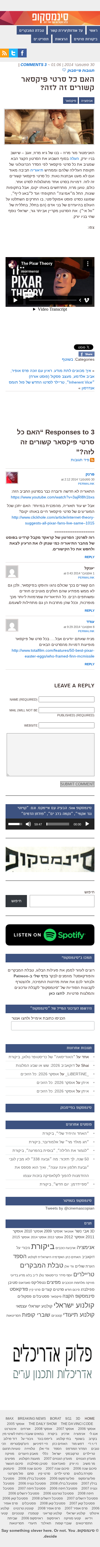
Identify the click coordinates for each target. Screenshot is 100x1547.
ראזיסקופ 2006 (32, 1518)
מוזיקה (90, 1282)
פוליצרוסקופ (86, 1478)
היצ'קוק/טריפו (19, 1444)
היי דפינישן (40, 1444)
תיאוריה (36, 170)
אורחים (26, 1429)
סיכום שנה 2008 (30, 1469)
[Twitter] (13, 56)
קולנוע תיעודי (78, 1314)
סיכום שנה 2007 (57, 1469)
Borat (55, 1419)
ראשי (93, 31)
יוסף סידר (65, 1275)
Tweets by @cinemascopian (69, 1208)
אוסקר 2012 (74, 1237)
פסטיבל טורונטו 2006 (58, 1493)
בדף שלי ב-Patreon (31, 976)
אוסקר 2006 (87, 1429)
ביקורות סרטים (86, 39)
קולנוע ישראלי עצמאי (34, 1306)
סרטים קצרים (53, 1289)
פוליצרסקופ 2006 (62, 1478)
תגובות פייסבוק (81, 70)
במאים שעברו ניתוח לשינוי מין (23, 1434)
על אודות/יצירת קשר (66, 31)
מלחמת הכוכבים (73, 1283)
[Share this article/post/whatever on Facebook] (86, 355)
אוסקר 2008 (43, 1429)
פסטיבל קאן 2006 (15, 1498)
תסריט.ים (41, 39)
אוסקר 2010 (33, 1231)
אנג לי (93, 1434)
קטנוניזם (56, 1315)
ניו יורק (74, 1464)
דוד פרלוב (10, 1439)
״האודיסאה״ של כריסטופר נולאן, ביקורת (42, 1057)
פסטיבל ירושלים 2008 (47, 1498)
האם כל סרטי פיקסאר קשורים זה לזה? (57, 84)
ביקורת (42, 1246)
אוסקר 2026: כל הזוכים (40, 1074)
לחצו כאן (57, 993)
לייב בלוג (32, 1275)
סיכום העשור (14, 1464)
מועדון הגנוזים (86, 1459)
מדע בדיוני (17, 1275)
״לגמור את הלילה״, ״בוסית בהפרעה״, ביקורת (50, 1150)
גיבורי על (23, 1248)
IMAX (10, 1419)
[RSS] (4, 56)
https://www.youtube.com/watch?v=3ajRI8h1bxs (52, 497)
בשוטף (67, 359)
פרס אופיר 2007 (76, 1508)
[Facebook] (22, 56)
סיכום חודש (72, 1289)
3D (92, 1231)
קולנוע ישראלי (74, 1305)
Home (90, 1419)
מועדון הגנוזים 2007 (58, 1459)
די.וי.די (92, 1444)
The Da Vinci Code (77, 1424)
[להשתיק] (28, 824)
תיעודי (32, 1523)
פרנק (90, 474)
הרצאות (61, 39)
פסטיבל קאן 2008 (52, 1503)
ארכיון (65, 1434)
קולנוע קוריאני (52, 1513)
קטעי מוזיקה (72, 1518)
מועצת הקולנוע (29, 1459)
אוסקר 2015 (21, 1237)
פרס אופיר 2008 (49, 1508)
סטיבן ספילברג (37, 1464)
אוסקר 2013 (55, 1237)
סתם (30, 1473)
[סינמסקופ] (50, 12)
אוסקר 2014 (38, 1237)
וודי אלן (69, 1266)
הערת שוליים (84, 1266)
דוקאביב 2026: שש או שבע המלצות (45, 1065)
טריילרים (83, 1274)
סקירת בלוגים (83, 1473)
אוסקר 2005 (15, 1424)
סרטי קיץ (35, 1289)
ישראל (56, 1454)
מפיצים (54, 1282)
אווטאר (69, 1231)
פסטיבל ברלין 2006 (32, 1478)
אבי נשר (82, 1231)
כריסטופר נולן (48, 1275)
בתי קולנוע (63, 1439)
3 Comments (34, 64)
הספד (20, 1256)
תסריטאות (13, 1316)
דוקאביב (88, 1257)
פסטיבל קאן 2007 (82, 1503)
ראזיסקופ (53, 1518)
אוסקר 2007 (65, 1429)
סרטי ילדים (62, 1473)
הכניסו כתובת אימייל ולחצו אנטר (38, 1018)
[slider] (57, 824)
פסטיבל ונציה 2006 (32, 1483)
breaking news (32, 1419)
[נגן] (87, 824)
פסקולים (25, 1296)
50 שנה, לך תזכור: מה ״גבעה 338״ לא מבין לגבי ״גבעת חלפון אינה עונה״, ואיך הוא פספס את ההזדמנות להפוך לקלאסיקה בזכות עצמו (49, 1167)
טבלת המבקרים (31, 31)
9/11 (68, 1419)
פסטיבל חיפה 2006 (63, 1488)
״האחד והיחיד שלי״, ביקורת (65, 1133)
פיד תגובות (80, 460)
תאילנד (46, 1523)
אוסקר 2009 (53, 1231)
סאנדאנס (24, 1282)
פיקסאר (70, 101)
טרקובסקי (72, 1454)
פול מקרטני (15, 1473)
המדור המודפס (76, 1449)
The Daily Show (43, 1424)
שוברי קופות (36, 1315)
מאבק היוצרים (28, 1454)
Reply (89, 557)
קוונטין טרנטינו (23, 1508)
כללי (45, 1454)
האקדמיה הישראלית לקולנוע (46, 1257)
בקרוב (93, 1439)
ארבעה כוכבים (66, 1248)
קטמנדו (33, 1513)
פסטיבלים (41, 1296)
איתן (85, 1082)
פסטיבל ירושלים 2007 (82, 1498)
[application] (50, 824)
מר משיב (89, 1464)
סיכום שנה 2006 (85, 1469)
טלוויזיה (29, 1449)
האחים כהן (73, 1257)
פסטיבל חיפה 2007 (32, 1488)
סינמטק (8, 1469)
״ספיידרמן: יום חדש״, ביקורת (64, 1184)
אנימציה (87, 101)
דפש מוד (78, 1444)
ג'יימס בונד (44, 1439)
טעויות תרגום (11, 1449)
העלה (74, 158)
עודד (90, 621)
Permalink (86, 483)
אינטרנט (10, 1429)
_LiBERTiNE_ (77, 1074)
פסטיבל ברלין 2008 (63, 1483)
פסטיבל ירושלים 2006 (23, 1493)
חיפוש (89, 892)
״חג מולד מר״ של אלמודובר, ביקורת (59, 1142)
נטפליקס (38, 1283)
